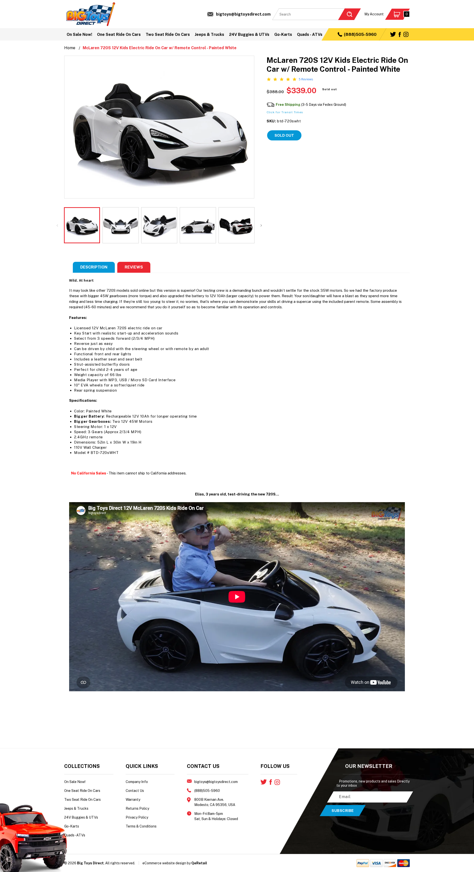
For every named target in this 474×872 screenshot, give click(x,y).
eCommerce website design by (166, 863)
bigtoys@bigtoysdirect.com (243, 14)
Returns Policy (137, 808)
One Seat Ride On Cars (82, 791)
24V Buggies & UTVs (81, 817)
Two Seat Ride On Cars (82, 800)
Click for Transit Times (285, 112)
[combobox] (316, 14)
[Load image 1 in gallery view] (82, 225)
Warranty (133, 800)
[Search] (349, 14)
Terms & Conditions (141, 826)
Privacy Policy (137, 817)
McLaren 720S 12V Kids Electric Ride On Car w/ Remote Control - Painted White (160, 47)
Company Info (137, 782)
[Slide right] (261, 225)
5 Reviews (306, 79)
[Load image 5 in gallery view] (236, 225)
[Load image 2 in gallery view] (120, 225)
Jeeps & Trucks (76, 808)
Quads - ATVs (74, 835)
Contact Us (135, 791)
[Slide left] (57, 225)
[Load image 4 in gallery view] (198, 225)
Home (69, 47)
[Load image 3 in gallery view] (159, 225)
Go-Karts (71, 826)
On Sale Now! (74, 782)
